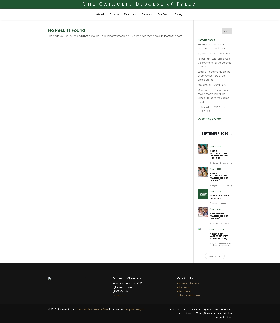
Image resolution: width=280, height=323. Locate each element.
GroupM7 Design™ (134, 309)
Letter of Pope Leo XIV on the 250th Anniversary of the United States (214, 75)
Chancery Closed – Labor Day (220, 197)
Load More (214, 256)
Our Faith (163, 14)
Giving (179, 14)
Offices (114, 14)
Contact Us (119, 295)
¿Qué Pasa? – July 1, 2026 (212, 85)
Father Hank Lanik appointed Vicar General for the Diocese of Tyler (214, 62)
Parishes (146, 14)
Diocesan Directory (188, 283)
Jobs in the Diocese (188, 295)
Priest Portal (183, 287)
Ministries (130, 14)
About (100, 14)
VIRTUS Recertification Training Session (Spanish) (219, 177)
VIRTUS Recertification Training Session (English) (219, 154)
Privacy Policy (84, 309)
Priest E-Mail (184, 291)
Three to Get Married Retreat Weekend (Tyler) (219, 236)
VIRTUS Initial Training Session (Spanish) (219, 216)
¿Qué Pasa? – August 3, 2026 (214, 53)
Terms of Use (101, 309)
